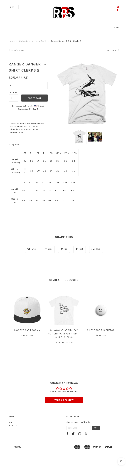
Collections (24, 41)
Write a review (64, 399)
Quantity (13, 92)
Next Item (112, 50)
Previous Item (18, 50)
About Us (13, 425)
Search (12, 422)
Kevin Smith (41, 41)
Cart (116, 27)
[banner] (64, 12)
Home (12, 41)
